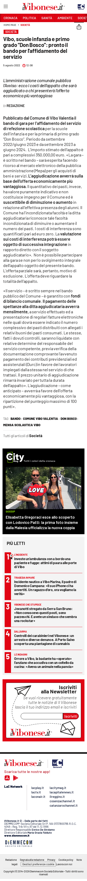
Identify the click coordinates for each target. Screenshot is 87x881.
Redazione (11, 859)
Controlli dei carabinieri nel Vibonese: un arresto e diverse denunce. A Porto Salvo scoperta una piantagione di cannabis (44, 639)
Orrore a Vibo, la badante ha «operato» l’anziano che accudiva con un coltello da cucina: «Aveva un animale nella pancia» (43, 662)
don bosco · (69, 418)
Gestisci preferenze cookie (38, 864)
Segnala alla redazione (32, 859)
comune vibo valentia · (41, 418)
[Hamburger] (5, 7)
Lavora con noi (64, 864)
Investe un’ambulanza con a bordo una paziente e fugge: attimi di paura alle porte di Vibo (45, 563)
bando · (16, 418)
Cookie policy (65, 859)
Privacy (51, 859)
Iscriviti (70, 716)
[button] (79, 27)
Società (25, 24)
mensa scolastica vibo (21, 425)
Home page (10, 24)
